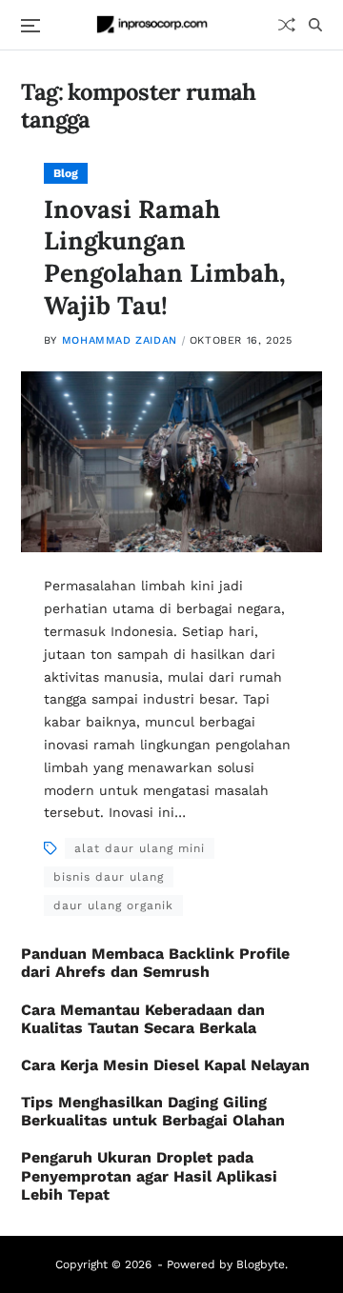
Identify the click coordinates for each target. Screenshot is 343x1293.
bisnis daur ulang (108, 877)
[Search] (315, 24)
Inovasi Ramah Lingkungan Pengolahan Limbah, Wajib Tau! (165, 257)
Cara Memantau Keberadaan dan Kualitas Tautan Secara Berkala (143, 1019)
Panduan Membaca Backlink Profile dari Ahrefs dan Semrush (155, 963)
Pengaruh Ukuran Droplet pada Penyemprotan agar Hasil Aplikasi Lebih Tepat (149, 1175)
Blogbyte (260, 1264)
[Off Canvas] (30, 25)
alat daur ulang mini (139, 848)
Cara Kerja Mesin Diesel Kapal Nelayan (165, 1065)
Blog (65, 173)
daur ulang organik (113, 905)
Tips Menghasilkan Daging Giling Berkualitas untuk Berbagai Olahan (153, 1111)
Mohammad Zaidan (119, 340)
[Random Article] (286, 24)
